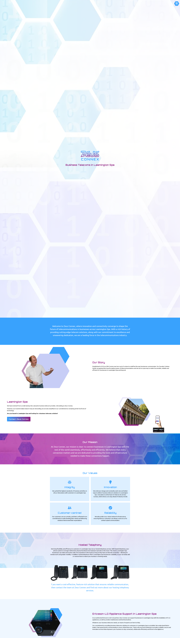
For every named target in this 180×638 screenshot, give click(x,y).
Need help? (158, 429)
